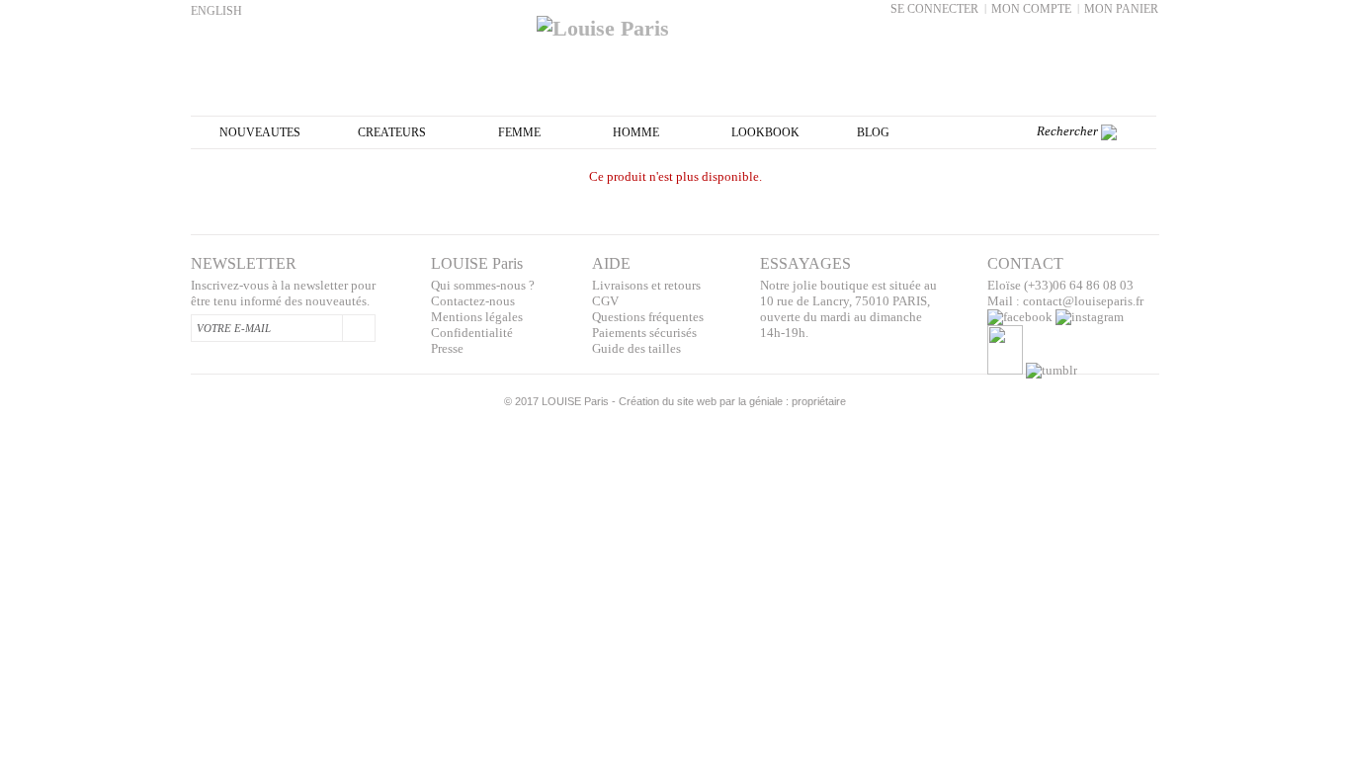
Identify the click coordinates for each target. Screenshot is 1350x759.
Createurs (392, 132)
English (216, 11)
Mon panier (1121, 9)
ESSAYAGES (805, 263)
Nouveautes (259, 132)
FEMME (519, 132)
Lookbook (765, 132)
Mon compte (1031, 9)
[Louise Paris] (675, 21)
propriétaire (819, 401)
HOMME (636, 132)
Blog (873, 132)
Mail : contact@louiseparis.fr (1065, 301)
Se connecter (934, 9)
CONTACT (1025, 263)
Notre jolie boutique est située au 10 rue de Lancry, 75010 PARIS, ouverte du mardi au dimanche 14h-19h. (848, 309)
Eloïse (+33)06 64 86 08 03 (1060, 285)
